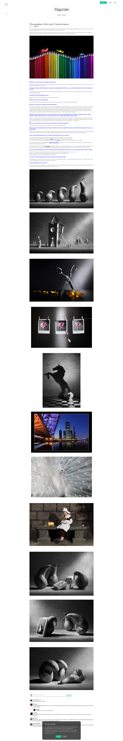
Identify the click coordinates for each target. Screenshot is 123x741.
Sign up (103, 2)
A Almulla (37, 709)
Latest (59, 15)
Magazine (61, 9)
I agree (58, 736)
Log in (115, 2)
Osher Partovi (36, 700)
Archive (64, 15)
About (110, 2)
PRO (38, 704)
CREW (42, 723)
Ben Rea (35, 718)
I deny (64, 736)
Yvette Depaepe (36, 723)
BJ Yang (35, 704)
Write (69, 695)
